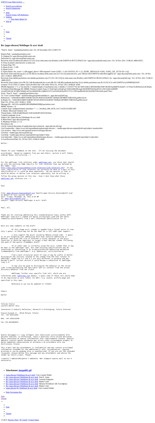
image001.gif (24, 370)
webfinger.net (45, 162)
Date (7, 32)
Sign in (8, 21)
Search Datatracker (13, 8)
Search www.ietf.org (14, 6)
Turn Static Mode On (19, 19)
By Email (23, 420)
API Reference (23, 15)
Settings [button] (9, 17)
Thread (8, 38)
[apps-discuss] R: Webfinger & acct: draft (21, 388)
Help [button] (8, 13)
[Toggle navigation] (24, 2)
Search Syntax (11, 15)
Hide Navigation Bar (14, 392)
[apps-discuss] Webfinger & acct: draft (20, 375)
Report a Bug (13, 420)
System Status (33, 420)
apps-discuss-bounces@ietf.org (21, 193)
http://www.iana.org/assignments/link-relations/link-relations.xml (32, 168)
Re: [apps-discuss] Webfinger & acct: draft (22, 377)
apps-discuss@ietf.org (15, 198)
